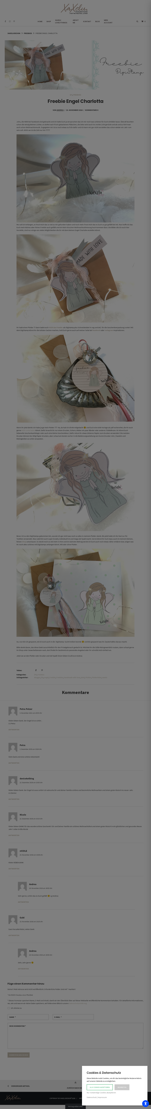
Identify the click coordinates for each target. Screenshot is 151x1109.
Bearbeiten (122, 1087)
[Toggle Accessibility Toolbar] (145, 1103)
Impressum (102, 1097)
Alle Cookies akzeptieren (100, 1087)
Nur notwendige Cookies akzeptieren (101, 1092)
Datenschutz (92, 1097)
